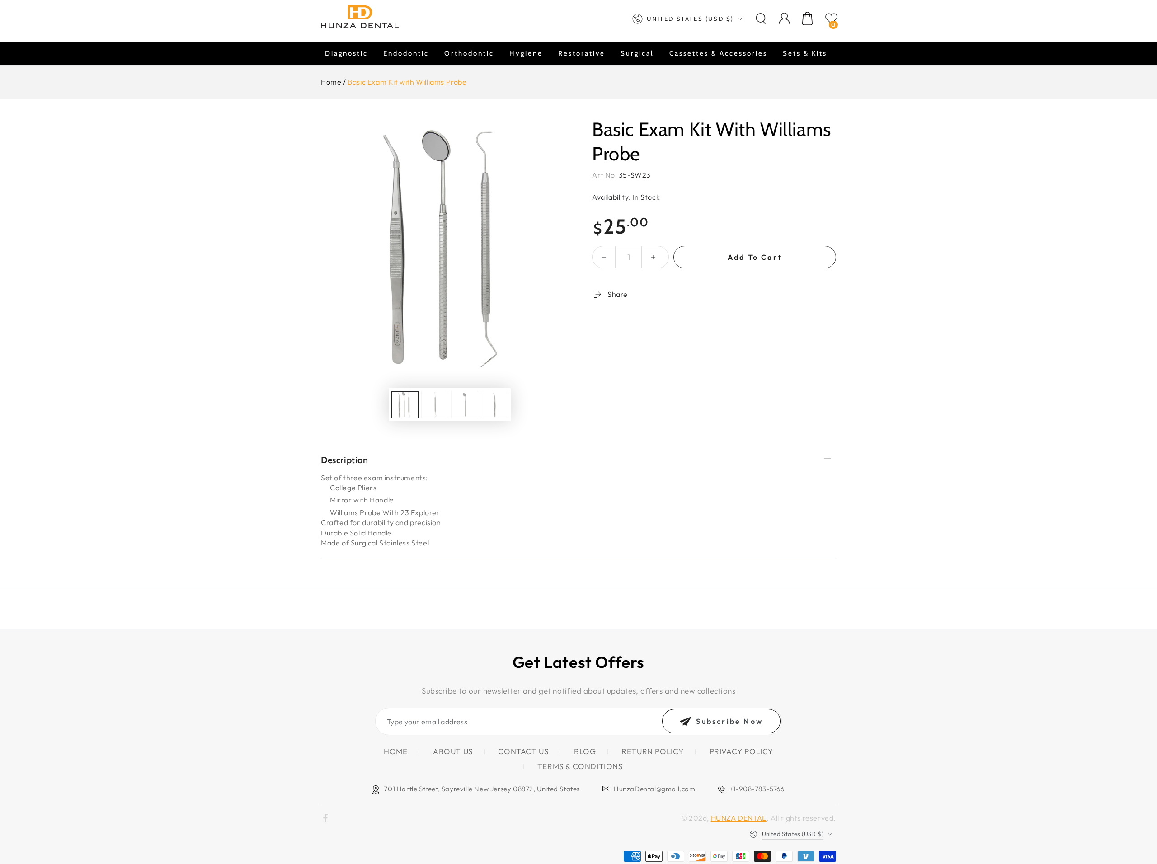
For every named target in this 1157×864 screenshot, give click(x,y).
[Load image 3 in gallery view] (464, 404)
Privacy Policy (741, 751)
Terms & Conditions (580, 766)
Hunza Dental (739, 817)
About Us (453, 751)
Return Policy (652, 751)
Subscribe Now (729, 721)
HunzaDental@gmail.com (655, 788)
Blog (585, 751)
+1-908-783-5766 (757, 788)
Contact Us (523, 751)
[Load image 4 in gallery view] (494, 404)
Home (331, 81)
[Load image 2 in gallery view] (434, 404)
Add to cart (755, 257)
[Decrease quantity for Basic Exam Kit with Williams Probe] (604, 257)
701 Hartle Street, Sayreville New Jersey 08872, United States (482, 788)
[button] (760, 18)
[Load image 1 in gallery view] (405, 404)
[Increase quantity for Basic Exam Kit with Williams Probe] (653, 257)
